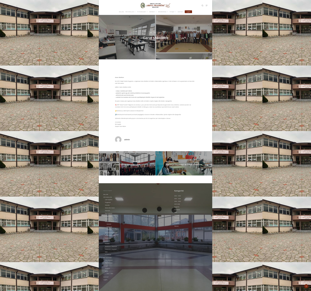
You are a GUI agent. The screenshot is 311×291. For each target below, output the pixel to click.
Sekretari (109, 224)
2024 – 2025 (177, 201)
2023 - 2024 (153, 32)
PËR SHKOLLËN (107, 197)
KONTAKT (106, 277)
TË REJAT (105, 266)
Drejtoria (107, 219)
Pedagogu (109, 227)
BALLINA (105, 194)
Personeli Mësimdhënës (111, 232)
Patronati (107, 210)
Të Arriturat (108, 254)
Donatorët (177, 209)
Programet (108, 202)
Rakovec (176, 226)
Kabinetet (176, 215)
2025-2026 (177, 204)
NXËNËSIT (106, 241)
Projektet (107, 268)
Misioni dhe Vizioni (110, 208)
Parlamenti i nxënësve (110, 249)
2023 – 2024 (177, 198)
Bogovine (176, 207)
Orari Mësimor (109, 260)
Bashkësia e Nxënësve (111, 246)
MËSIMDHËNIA (107, 257)
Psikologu (109, 229)
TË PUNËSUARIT (107, 216)
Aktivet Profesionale (110, 235)
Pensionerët (108, 238)
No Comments (164, 42)
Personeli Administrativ (111, 221)
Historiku (107, 205)
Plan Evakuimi (108, 213)
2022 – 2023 (110, 273)
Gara (160, 32)
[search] (202, 5)
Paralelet (107, 243)
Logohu (105, 279)
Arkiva (106, 271)
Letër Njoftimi (108, 199)
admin (144, 42)
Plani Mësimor (108, 263)
